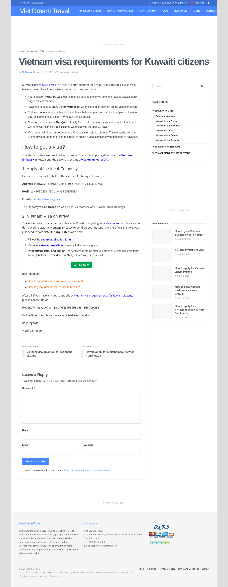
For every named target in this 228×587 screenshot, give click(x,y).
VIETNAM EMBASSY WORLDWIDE (171, 153)
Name (26, 429)
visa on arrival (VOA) (94, 159)
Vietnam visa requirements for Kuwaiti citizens (103, 295)
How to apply (148, 10)
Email (26, 444)
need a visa (49, 85)
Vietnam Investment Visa (189, 249)
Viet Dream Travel (44, 11)
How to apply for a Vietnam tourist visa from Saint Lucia (189, 310)
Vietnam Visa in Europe (167, 135)
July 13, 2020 (182, 298)
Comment (28, 387)
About (141, 569)
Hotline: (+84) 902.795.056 (31, 3)
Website (88, 445)
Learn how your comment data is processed (87, 470)
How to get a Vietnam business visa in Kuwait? (55, 281)
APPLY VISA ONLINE (90, 10)
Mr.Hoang (27, 72)
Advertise (151, 569)
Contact (205, 569)
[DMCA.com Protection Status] (159, 543)
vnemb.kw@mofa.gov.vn (46, 199)
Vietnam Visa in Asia (57, 51)
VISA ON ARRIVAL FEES (120, 10)
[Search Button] (202, 86)
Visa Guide (180, 10)
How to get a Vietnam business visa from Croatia (187, 290)
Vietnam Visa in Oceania (167, 140)
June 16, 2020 (182, 276)
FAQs (165, 10)
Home (21, 51)
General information (165, 116)
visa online (112, 223)
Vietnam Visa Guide (36, 51)
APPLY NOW (81, 265)
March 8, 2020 (183, 254)
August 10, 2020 (45, 72)
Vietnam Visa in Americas (168, 126)
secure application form (56, 239)
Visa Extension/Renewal (166, 146)
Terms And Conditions (188, 569)
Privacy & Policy (167, 569)
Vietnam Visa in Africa (166, 121)
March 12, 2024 (183, 239)
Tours (196, 10)
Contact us (213, 10)
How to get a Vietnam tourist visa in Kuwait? (54, 287)
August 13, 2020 (184, 318)
